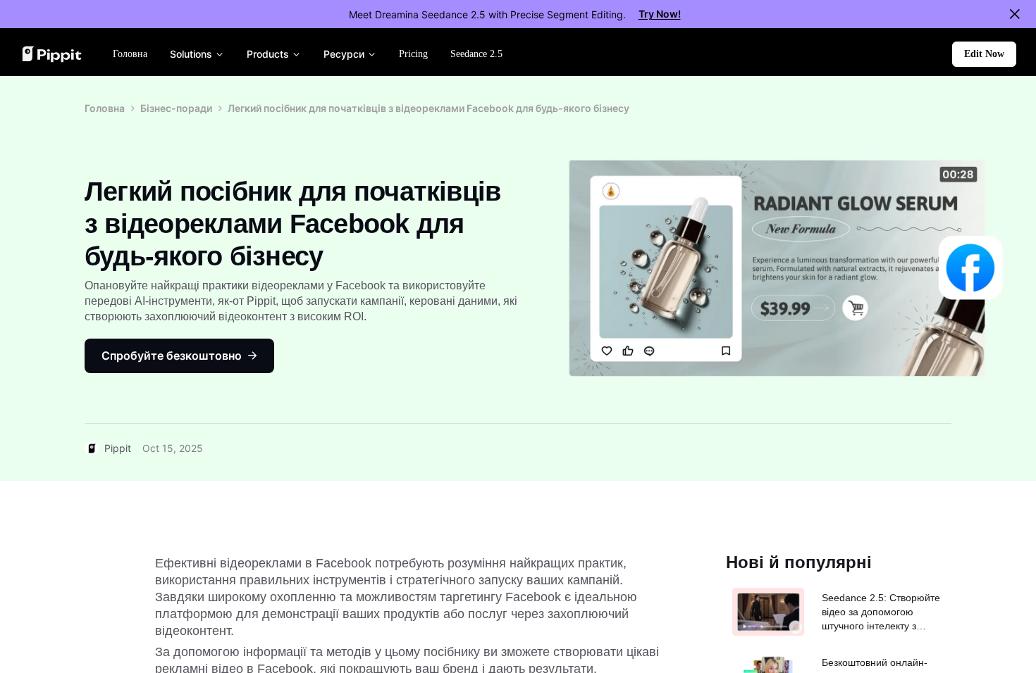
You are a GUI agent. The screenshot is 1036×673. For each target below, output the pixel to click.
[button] (984, 54)
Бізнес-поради (176, 108)
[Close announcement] (1015, 14)
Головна (105, 108)
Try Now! (660, 14)
